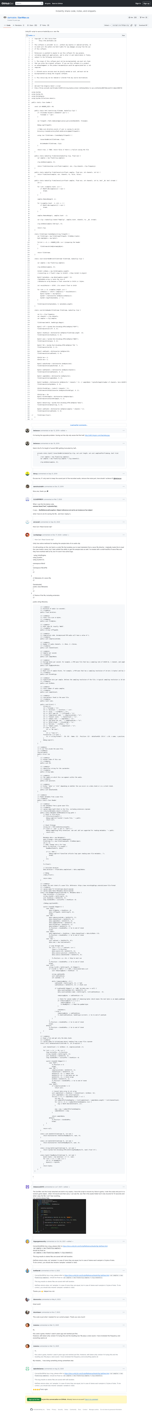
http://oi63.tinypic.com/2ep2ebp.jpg (97, 435)
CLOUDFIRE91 (38, 499)
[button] (131, 25)
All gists (48, 3)
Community (73, 1409)
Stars (33, 25)
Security (60, 1409)
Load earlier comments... (79, 425)
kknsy (35, 473)
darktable (12, 17)
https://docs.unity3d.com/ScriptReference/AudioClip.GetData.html (85, 1246)
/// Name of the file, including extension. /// (46, 596)
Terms (48, 1409)
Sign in (138, 3)
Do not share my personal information (111, 1409)
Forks (45, 25)
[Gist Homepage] (8, 3)
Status (66, 1409)
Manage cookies (94, 1409)
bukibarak (36, 1270)
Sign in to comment (91, 1399)
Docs (79, 1409)
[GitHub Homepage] (31, 1409)
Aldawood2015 (38, 1187)
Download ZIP (143, 25)
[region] (76, 229)
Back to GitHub (57, 3)
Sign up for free (34, 1399)
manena (36, 1325)
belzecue (36, 430)
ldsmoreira (37, 1299)
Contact (85, 1409)
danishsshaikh (38, 486)
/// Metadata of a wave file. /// (42, 579)
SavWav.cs (23, 17)
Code (8, 25)
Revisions (19, 25)
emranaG (36, 522)
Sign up (146, 3)
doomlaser (37, 1312)
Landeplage (37, 535)
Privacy (54, 1409)
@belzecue (117, 478)
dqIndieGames (38, 1369)
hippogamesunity (39, 1241)
